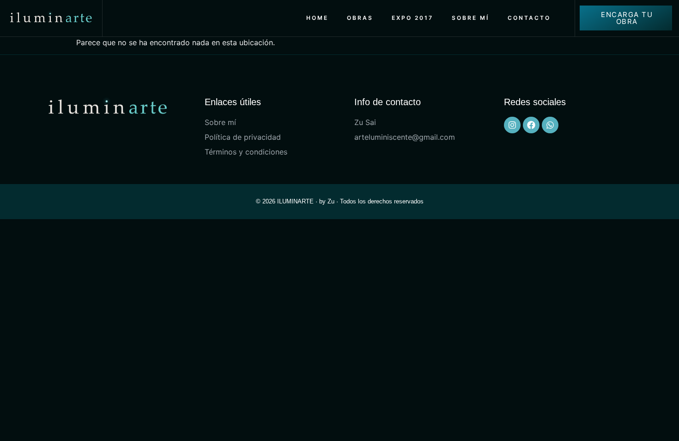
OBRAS (360, 17)
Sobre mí (470, 17)
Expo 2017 (412, 17)
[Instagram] (512, 125)
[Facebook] (531, 125)
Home (317, 17)
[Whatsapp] (550, 125)
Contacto (529, 17)
